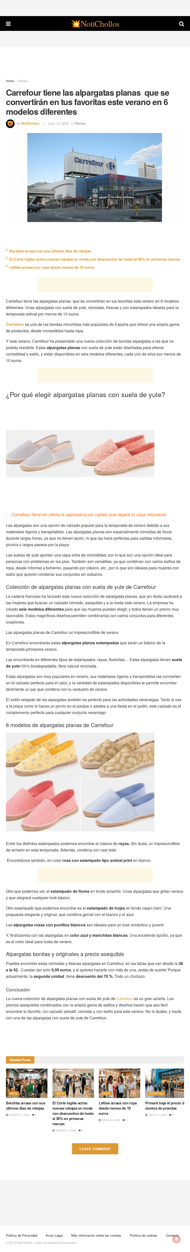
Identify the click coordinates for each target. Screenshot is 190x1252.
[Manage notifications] (177, 1239)
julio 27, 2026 (156, 1115)
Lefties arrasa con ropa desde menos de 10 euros (51, 267)
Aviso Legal (54, 1235)
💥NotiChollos (95, 23)
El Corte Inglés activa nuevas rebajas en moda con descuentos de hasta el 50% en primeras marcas (94, 259)
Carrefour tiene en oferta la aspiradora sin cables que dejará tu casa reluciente (88, 514)
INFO (14, 1093)
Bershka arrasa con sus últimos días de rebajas (50, 251)
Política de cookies (143, 1235)
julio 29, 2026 (110, 1120)
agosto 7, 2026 (18, 1115)
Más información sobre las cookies (96, 1235)
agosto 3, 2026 (65, 1130)
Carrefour (124, 998)
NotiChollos (30, 123)
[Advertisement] (95, 7)
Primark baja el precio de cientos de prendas (165, 1105)
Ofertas (23, 81)
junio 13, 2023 (58, 123)
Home (10, 81)
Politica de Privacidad (21, 1235)
